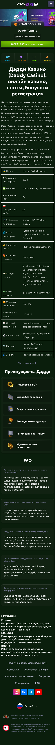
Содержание (22, 683)
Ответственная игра (36, 669)
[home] (27, 4)
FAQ (37, 683)
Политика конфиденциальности (27, 662)
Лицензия (44, 676)
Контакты (13, 669)
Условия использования (19, 676)
